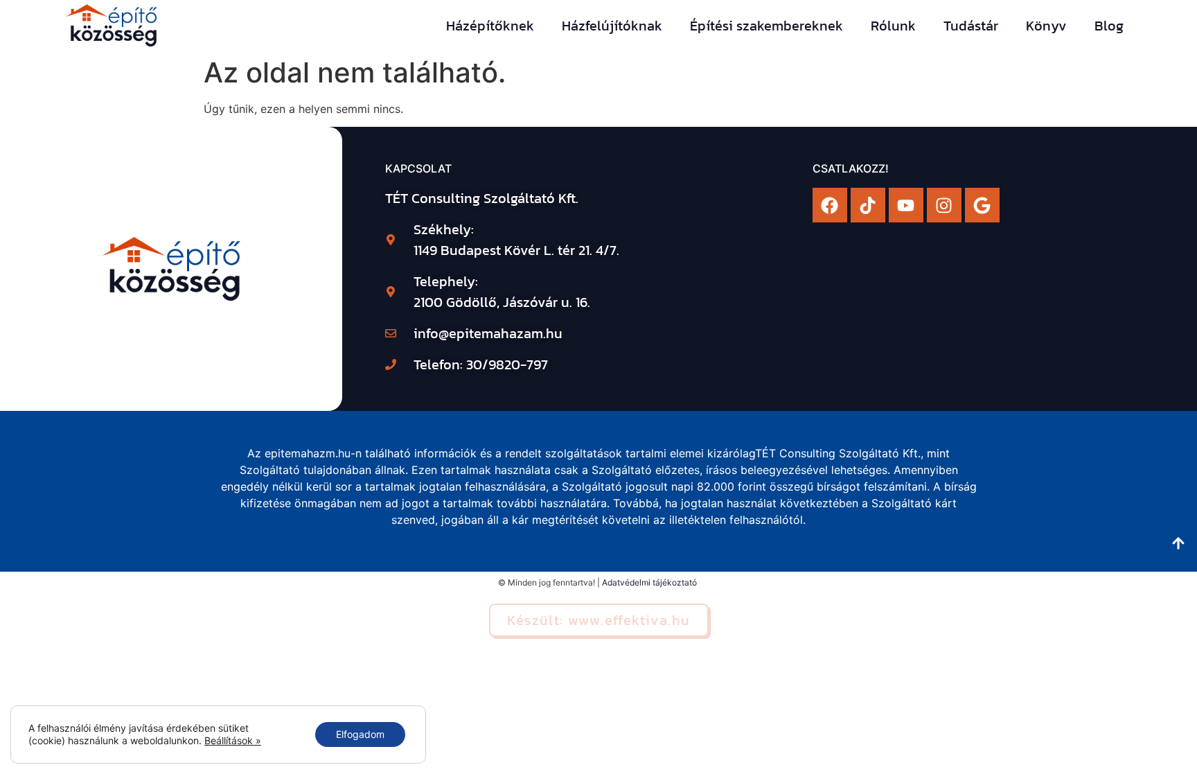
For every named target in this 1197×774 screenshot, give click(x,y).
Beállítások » (232, 740)
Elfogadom (360, 734)
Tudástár (970, 25)
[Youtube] (906, 205)
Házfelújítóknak (612, 25)
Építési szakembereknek (766, 25)
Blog (1109, 25)
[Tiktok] (868, 205)
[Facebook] (830, 205)
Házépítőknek (490, 25)
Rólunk (893, 25)
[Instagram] (944, 205)
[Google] (982, 205)
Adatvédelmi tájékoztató (649, 582)
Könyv (1046, 25)
